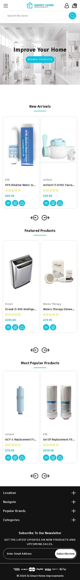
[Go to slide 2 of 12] (45, 476)
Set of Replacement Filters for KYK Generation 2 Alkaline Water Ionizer (59, 439)
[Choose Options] (60, 458)
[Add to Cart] (22, 203)
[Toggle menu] (5, 5)
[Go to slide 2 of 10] (45, 350)
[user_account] (65, 5)
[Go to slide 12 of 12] (34, 476)
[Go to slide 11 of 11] (34, 218)
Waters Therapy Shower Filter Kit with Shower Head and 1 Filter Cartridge (59, 309)
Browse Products (40, 59)
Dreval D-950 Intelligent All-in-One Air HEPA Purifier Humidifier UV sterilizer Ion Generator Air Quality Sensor (21, 309)
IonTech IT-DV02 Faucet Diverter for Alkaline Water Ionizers (59, 185)
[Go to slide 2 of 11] (45, 218)
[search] (72, 15)
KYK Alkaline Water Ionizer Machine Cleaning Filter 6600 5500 (21, 185)
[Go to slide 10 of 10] (34, 350)
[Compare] (15, 203)
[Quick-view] (8, 203)
